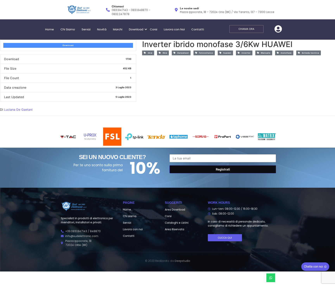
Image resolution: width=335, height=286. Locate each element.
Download (136, 29)
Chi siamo (129, 216)
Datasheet (182, 53)
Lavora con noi (133, 229)
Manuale (264, 53)
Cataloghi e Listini (176, 223)
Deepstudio (182, 261)
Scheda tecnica (309, 53)
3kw (149, 53)
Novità (101, 29)
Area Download (175, 210)
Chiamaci (118, 6)
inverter (245, 53)
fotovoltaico (205, 53)
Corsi (153, 29)
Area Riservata (174, 229)
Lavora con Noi (174, 29)
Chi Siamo (67, 29)
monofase (285, 53)
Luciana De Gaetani (18, 109)
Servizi (86, 29)
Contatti (197, 29)
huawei (226, 53)
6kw (164, 53)
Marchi (117, 29)
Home (49, 29)
